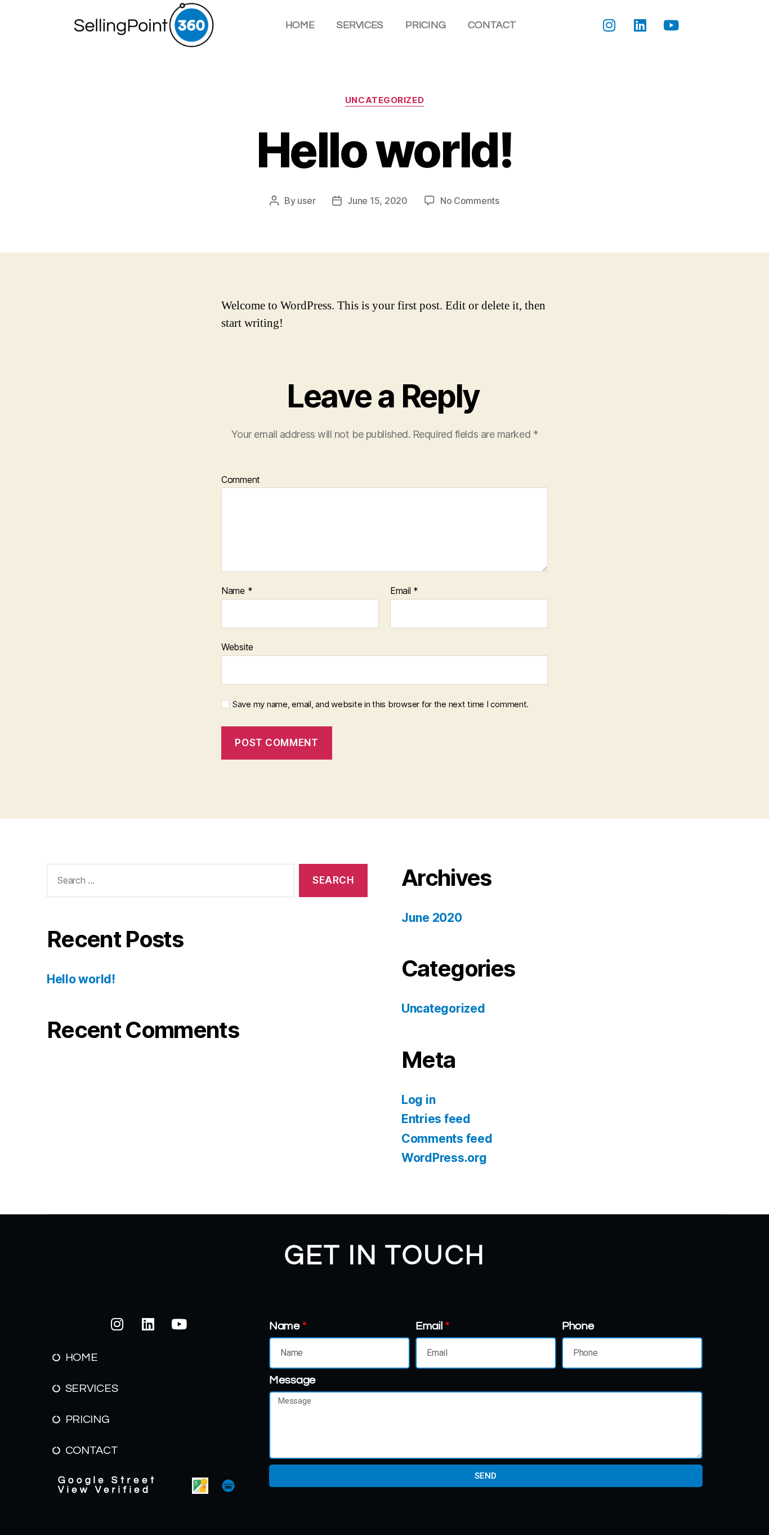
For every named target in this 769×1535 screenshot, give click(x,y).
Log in (418, 1100)
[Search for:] (168, 883)
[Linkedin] (640, 25)
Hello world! (81, 979)
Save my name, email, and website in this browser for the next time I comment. (381, 704)
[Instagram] (609, 25)
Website (237, 646)
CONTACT (492, 25)
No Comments (469, 200)
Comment (240, 480)
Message (292, 1380)
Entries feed (436, 1119)
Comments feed (447, 1139)
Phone (578, 1326)
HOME (300, 25)
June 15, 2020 (377, 200)
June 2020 (431, 918)
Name (236, 591)
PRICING (425, 25)
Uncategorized (384, 100)
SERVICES (360, 25)
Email (404, 591)
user (306, 200)
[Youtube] (671, 25)
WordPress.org (444, 1158)
